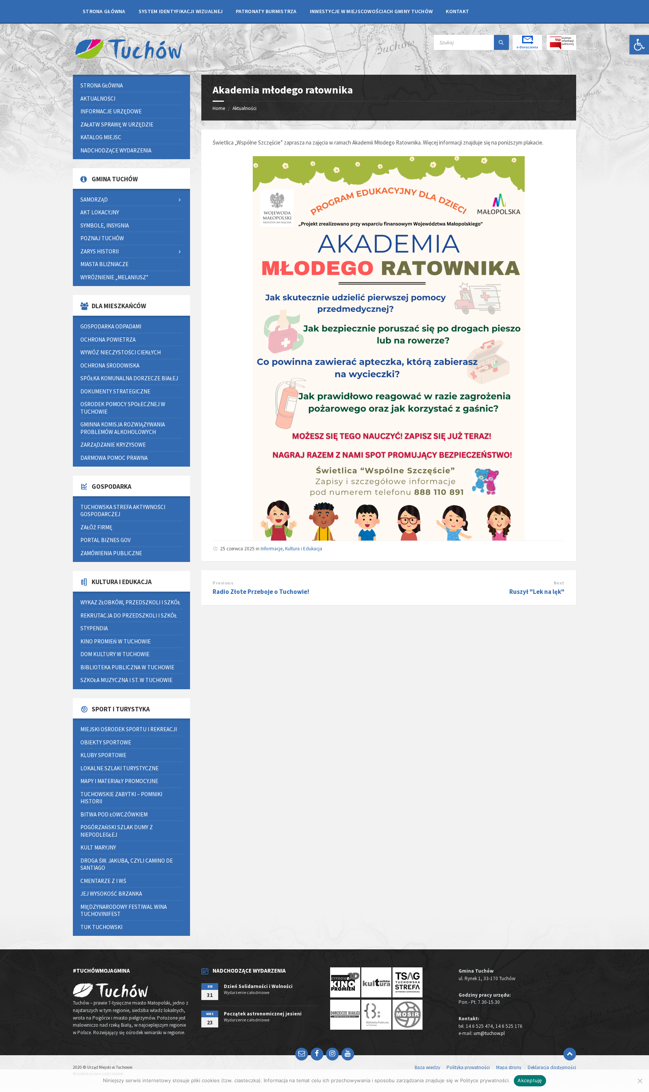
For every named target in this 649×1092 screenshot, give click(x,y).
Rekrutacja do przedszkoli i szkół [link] (128, 615)
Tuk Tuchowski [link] (101, 927)
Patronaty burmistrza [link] (266, 11)
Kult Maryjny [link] (98, 847)
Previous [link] (223, 583)
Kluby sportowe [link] (103, 755)
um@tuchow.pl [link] (489, 1033)
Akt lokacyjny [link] (99, 212)
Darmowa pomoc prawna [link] (114, 457)
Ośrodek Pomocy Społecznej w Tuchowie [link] (122, 408)
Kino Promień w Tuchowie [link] (115, 641)
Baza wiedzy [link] (427, 1067)
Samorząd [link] (94, 199)
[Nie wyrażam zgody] (639, 1080)
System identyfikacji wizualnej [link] (181, 11)
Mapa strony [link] (508, 1067)
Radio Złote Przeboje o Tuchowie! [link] (261, 591)
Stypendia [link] (94, 628)
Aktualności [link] (244, 108)
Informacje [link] (271, 548)
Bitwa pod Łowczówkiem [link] (114, 814)
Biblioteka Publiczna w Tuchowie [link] (127, 667)
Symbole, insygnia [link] (104, 225)
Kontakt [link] (457, 11)
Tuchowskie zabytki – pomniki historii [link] (121, 798)
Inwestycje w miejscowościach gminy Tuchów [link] (371, 11)
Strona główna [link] (104, 11)
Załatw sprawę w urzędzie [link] (116, 124)
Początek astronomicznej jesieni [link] (263, 1014)
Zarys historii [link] (99, 251)
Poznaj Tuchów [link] (102, 238)
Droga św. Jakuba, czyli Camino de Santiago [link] (126, 864)
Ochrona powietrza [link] (108, 339)
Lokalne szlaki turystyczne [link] (119, 768)
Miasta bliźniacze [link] (104, 264)
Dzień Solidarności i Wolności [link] (258, 986)
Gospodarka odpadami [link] (110, 326)
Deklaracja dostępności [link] (552, 1067)
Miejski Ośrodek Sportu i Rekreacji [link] (128, 729)
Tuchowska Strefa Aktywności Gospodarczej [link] (122, 510)
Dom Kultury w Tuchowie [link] (114, 654)
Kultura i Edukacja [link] (303, 548)
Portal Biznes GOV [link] (105, 540)
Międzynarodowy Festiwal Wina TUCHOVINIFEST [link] (123, 910)
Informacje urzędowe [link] (111, 111)
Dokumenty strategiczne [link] (115, 391)
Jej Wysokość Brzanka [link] (111, 893)
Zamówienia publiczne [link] (111, 553)
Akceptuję (530, 1080)
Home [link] (219, 108)
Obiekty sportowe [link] (105, 742)
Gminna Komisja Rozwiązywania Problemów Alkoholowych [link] (122, 428)
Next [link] (559, 583)
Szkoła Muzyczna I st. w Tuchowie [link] (126, 680)
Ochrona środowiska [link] (109, 365)
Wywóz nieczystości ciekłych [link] (120, 352)
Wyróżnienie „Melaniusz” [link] (114, 277)
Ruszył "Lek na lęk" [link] (536, 591)
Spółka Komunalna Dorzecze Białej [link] (129, 378)
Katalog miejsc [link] (100, 137)
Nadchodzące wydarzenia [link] (115, 150)
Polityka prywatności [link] (468, 1067)
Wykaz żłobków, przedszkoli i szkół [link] (130, 602)
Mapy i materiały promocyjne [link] (119, 781)
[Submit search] (501, 42)
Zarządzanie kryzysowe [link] (113, 444)
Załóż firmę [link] (96, 527)
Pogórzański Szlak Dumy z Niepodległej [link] (116, 831)
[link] (639, 44)
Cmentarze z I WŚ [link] (103, 880)
